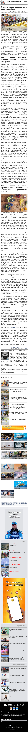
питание (12, 327)
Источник (25, 348)
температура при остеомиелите (19, 502)
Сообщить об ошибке (15, 347)
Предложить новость (6, 717)
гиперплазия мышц (10, 504)
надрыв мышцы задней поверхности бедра (9, 503)
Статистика (12, 729)
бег (12, 68)
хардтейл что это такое (6, 502)
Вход (17, 729)
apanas (6, 350)
